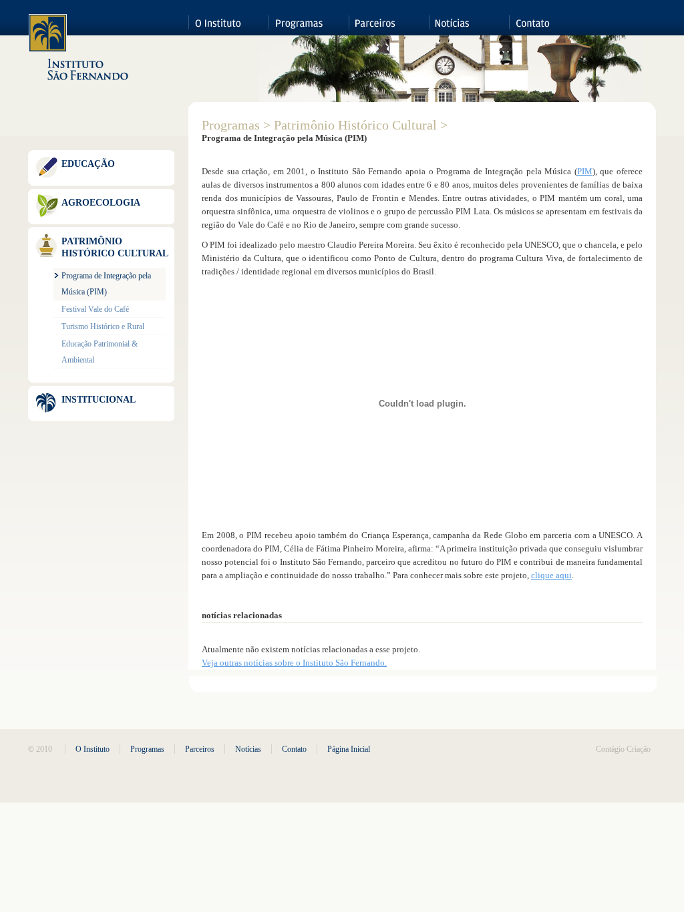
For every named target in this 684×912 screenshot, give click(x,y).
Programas (231, 125)
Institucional (98, 400)
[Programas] (309, 17)
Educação (88, 164)
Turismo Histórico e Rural (102, 326)
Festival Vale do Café (95, 309)
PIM (584, 171)
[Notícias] (469, 17)
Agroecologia (100, 203)
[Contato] (549, 17)
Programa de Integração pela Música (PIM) (106, 283)
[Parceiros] (389, 17)
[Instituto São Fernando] (79, 47)
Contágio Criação (623, 749)
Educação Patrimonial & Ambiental (99, 352)
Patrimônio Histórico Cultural (114, 247)
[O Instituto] (228, 17)
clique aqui (551, 575)
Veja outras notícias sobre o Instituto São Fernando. (294, 663)
